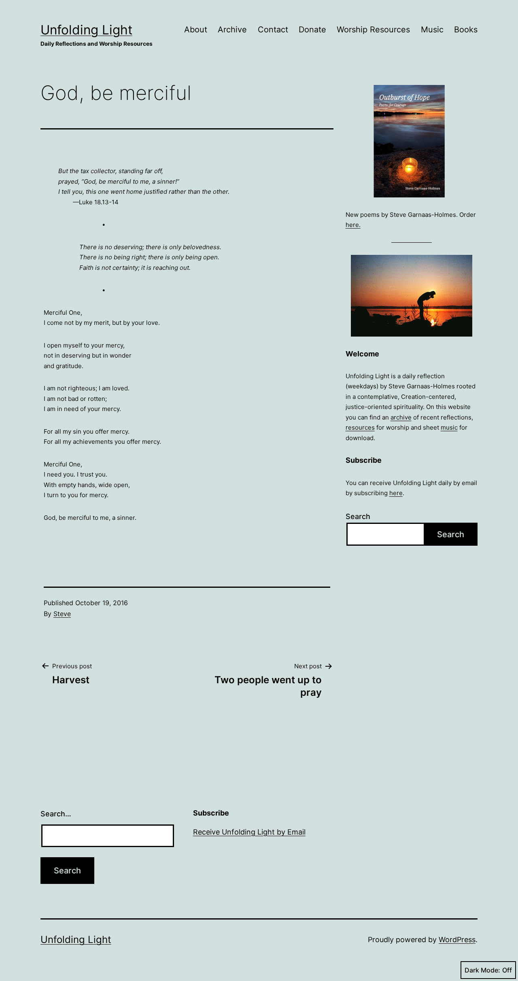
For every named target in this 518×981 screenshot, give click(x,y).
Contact (273, 29)
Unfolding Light (86, 30)
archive (401, 417)
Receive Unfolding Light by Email (249, 832)
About (195, 29)
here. (353, 225)
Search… (55, 813)
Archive (232, 29)
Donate (312, 29)
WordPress (457, 939)
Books (466, 29)
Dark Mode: (482, 970)
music (449, 427)
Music (432, 29)
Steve (62, 614)
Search (358, 516)
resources (360, 427)
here (396, 493)
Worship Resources (373, 29)
